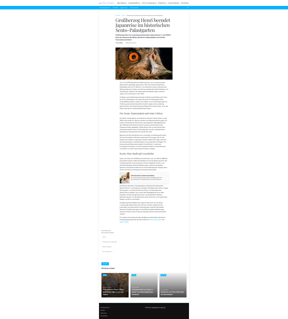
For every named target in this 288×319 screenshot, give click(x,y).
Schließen (144, 179)
